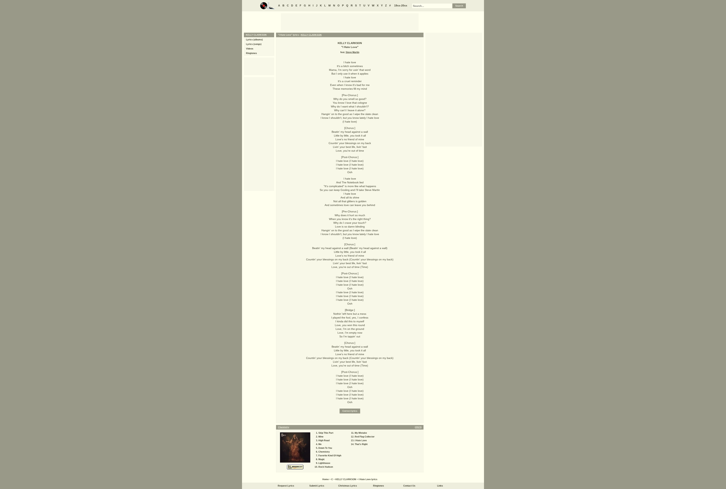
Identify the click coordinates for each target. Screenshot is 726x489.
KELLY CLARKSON (311, 35)
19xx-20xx (400, 5)
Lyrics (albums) (254, 39)
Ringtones (251, 53)
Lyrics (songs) (253, 44)
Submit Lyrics (316, 485)
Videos (249, 48)
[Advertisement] (350, 21)
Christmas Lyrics (347, 485)
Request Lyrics (286, 485)
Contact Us (409, 485)
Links (440, 485)
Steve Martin (352, 52)
